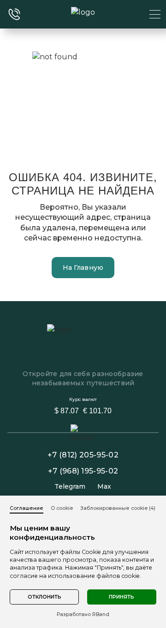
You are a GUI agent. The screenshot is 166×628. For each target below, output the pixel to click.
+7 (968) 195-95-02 (83, 471)
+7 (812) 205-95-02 (83, 455)
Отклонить (44, 597)
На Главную (83, 267)
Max (104, 487)
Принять (121, 597)
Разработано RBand (83, 614)
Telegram (69, 487)
